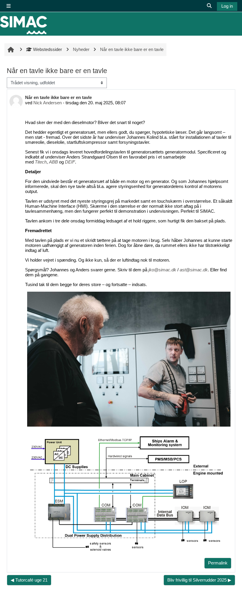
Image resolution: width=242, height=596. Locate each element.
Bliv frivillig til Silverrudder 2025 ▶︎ (199, 579)
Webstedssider (47, 49)
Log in (227, 6)
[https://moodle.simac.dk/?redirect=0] (23, 25)
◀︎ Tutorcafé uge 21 (29, 579)
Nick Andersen (47, 102)
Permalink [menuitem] (218, 562)
